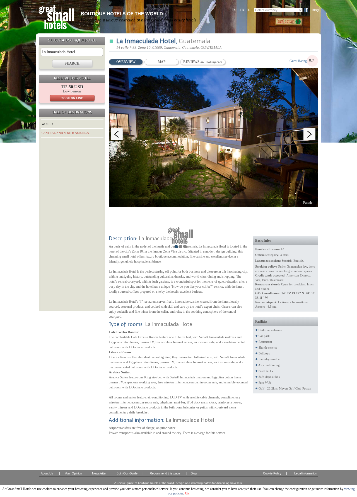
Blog (315, 10)
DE (250, 10)
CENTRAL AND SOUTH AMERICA (65, 132)
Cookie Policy (272, 473)
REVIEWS (191, 62)
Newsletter (99, 473)
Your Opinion (73, 473)
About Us (47, 473)
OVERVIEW (126, 62)
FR (242, 10)
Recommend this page (165, 473)
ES (234, 10)
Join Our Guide (127, 473)
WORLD (47, 124)
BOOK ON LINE (72, 98)
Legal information (305, 473)
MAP (161, 62)
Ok (187, 493)
